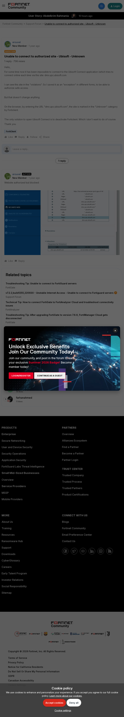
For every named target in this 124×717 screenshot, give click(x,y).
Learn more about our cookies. (65, 695)
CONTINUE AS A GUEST (49, 375)
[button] (62, 710)
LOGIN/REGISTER (21, 375)
